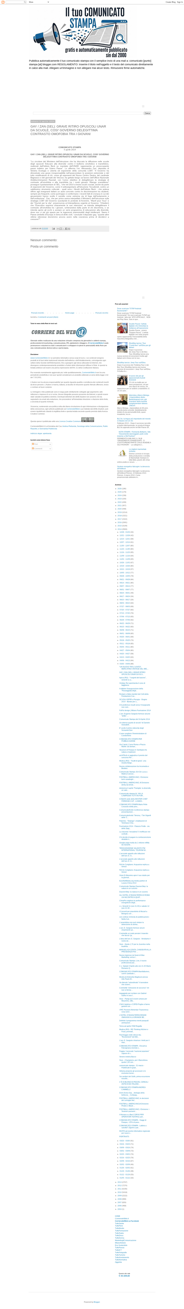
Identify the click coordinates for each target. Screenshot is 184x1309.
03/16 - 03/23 (125, 1144)
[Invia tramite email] (58, 228)
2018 (120, 516)
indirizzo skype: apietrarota (40, 433)
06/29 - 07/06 (125, 620)
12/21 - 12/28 (125, 535)
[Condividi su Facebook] (66, 228)
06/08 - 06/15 (125, 630)
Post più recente (37, 313)
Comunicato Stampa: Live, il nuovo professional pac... (132, 962)
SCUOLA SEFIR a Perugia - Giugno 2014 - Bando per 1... (133, 700)
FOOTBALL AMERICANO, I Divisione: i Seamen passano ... (134, 1110)
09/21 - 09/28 (125, 579)
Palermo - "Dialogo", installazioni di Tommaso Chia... (133, 822)
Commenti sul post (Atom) (48, 317)
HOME (117, 1216)
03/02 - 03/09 (125, 1151)
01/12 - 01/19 (125, 1175)
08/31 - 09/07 (125, 590)
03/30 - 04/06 (125, 664)
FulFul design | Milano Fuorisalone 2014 (135, 710)
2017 (120, 519)
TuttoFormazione (121, 1231)
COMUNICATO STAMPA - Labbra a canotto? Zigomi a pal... (132, 1127)
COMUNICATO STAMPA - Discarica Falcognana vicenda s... (133, 1047)
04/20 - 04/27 (125, 654)
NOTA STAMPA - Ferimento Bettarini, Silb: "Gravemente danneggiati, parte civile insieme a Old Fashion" (134, 434)
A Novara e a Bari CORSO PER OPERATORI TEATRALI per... (131, 1116)
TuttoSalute (119, 1224)
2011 (120, 1189)
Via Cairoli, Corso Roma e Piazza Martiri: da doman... (132, 746)
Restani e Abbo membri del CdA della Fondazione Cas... (133, 695)
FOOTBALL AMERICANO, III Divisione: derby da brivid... (134, 784)
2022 (120, 502)
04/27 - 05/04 (125, 650)
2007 (120, 1202)
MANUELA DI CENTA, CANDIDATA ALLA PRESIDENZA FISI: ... (135, 951)
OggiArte (118, 1262)
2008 (120, 1199)
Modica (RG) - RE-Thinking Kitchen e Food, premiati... (133, 1030)
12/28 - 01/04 (125, 532)
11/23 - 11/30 (125, 549)
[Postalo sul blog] (60, 228)
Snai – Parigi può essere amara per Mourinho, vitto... (133, 1000)
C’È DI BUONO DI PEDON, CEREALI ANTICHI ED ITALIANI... (133, 1083)
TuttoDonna (119, 1238)
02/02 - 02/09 (125, 1164)
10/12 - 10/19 (125, 569)
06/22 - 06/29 (125, 623)
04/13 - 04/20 (125, 657)
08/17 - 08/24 (125, 596)
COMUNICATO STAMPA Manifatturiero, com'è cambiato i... (134, 973)
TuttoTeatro (119, 1233)
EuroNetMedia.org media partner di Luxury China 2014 (133, 882)
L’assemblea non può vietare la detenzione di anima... (131, 923)
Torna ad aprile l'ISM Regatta (130, 1026)
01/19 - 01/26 (125, 1171)
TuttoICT (118, 1250)
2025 (120, 492)
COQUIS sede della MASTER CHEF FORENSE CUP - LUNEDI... (133, 800)
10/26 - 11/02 (125, 563)
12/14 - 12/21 (125, 539)
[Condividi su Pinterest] (69, 228)
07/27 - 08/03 (125, 606)
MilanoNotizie (120, 1243)
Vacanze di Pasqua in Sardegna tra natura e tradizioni (133, 751)
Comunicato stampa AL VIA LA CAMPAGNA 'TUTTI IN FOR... (131, 795)
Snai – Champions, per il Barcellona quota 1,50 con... (133, 1061)
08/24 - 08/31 (125, 593)
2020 (120, 509)
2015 (120, 526)
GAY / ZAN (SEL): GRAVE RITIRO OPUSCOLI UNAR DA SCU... (132, 673)
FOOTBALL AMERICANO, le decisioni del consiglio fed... (134, 1099)
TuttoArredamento (122, 1257)
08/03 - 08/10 (125, 603)
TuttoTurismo (120, 1255)
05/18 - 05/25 (125, 640)
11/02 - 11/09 (125, 559)
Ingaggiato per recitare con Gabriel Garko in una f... (132, 994)
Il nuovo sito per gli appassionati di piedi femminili (137, 378)
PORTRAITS (124, 1137)
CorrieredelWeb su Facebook (127, 1221)
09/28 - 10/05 (125, 576)
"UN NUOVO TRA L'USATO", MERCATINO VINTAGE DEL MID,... (134, 668)
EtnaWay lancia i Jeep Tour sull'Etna (131, 363)
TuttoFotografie (121, 1253)
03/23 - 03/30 (125, 1141)
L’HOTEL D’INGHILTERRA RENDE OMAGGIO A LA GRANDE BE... (132, 1016)
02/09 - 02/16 (125, 1161)
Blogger (97, 1302)
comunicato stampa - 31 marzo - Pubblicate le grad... (131, 1067)
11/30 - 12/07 (125, 546)
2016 (120, 522)
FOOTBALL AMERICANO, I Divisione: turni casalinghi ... (133, 778)
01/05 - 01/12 (125, 1178)
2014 (120, 529)
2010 (120, 1192)
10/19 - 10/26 (125, 566)
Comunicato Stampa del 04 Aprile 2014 (134, 719)
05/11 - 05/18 (125, 644)
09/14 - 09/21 (125, 583)
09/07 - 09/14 (125, 586)
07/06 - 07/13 (125, 617)
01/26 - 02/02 (125, 1168)
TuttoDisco (119, 1235)
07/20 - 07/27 (125, 610)
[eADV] (143, 106)
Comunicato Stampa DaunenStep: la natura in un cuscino (133, 887)
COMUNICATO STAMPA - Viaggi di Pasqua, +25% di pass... (132, 1121)
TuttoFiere (119, 1226)
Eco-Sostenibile (121, 1245)
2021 (120, 506)
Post (36, 444)
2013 (120, 1182)
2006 (120, 1206)
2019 (120, 512)
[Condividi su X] (63, 228)
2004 (120, 1209)
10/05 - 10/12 (125, 573)
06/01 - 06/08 (125, 633)
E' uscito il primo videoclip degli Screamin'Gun (131, 729)
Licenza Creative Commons (70, 421)
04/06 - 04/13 (125, 660)
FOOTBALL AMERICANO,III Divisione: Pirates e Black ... (134, 1105)
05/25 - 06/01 (125, 637)
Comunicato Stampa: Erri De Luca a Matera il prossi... (133, 773)
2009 (120, 1196)
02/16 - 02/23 (125, 1158)
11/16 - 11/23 (125, 552)
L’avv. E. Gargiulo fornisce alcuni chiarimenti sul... (132, 929)
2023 (120, 499)
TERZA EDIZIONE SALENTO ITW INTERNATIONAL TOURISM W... (133, 849)
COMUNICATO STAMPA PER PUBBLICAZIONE (130, 740)
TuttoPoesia (119, 1248)
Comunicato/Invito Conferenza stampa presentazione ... (134, 811)
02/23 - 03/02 (125, 1154)
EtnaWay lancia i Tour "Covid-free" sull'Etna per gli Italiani (140, 345)
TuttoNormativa (121, 1260)
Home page (69, 313)
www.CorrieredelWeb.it (39, 358)
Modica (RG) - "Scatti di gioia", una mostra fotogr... (132, 762)
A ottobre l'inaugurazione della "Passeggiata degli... (131, 690)
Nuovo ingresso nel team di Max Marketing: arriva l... (131, 956)
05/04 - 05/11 (125, 647)
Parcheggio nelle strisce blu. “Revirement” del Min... (130, 1036)
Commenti (38, 449)
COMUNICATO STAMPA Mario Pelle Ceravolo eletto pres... (133, 805)
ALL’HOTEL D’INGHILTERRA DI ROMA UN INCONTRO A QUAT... (134, 896)
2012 (120, 1186)
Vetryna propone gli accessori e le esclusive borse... (132, 1072)
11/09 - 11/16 (125, 556)
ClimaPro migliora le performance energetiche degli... (132, 902)
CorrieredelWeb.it (96, 343)
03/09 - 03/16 (125, 1148)
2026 (120, 489)
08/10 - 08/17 (125, 600)
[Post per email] (53, 228)
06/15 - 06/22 (125, 627)
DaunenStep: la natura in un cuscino (133, 892)
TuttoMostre (119, 1228)
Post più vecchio (101, 313)
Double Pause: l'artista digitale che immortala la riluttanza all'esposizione (138, 326)
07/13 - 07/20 (125, 613)
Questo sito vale (124, 1273)
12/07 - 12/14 (125, 542)
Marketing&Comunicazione (125, 1240)
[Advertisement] (102, 80)
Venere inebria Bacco (127, 1057)
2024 (120, 495)
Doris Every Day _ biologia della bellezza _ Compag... (131, 1094)
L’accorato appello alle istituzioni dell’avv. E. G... (132, 855)
